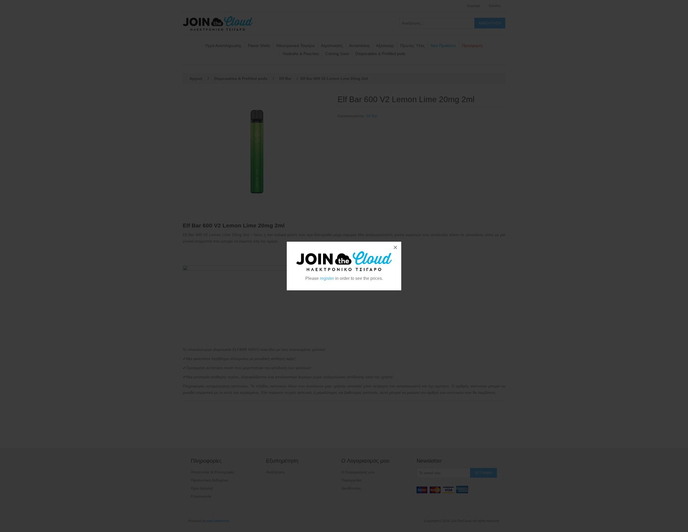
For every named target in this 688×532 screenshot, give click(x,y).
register (327, 278)
